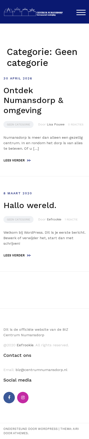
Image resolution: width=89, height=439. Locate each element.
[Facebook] (9, 397)
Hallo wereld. (29, 205)
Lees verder (17, 160)
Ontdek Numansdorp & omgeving (33, 100)
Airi (76, 429)
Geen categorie (18, 124)
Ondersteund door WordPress (30, 429)
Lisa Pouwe (56, 124)
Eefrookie (54, 219)
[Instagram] (23, 397)
